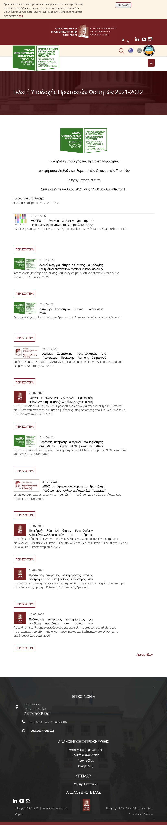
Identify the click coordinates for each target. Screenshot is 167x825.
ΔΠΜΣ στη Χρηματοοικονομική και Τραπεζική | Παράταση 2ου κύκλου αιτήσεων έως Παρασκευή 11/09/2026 (74, 490)
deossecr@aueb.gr (42, 730)
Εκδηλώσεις (85, 766)
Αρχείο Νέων (145, 654)
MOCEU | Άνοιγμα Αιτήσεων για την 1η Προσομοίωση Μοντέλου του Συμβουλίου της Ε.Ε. (63, 223)
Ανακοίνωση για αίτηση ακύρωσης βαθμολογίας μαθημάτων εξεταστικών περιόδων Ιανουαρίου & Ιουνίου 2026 (71, 269)
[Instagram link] (151, 40)
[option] (84, 236)
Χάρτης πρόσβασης (36, 713)
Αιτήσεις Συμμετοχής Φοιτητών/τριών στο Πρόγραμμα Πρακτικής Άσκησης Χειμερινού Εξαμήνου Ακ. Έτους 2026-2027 (74, 358)
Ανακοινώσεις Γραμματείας (86, 750)
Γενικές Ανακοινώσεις (85, 755)
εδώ (21, 16)
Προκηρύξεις (86, 760)
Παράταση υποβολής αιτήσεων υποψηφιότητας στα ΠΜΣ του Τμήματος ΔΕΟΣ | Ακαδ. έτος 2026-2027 (71, 446)
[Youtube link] (145, 40)
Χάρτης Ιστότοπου (85, 784)
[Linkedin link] (138, 40)
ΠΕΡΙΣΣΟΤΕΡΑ (24, 249)
